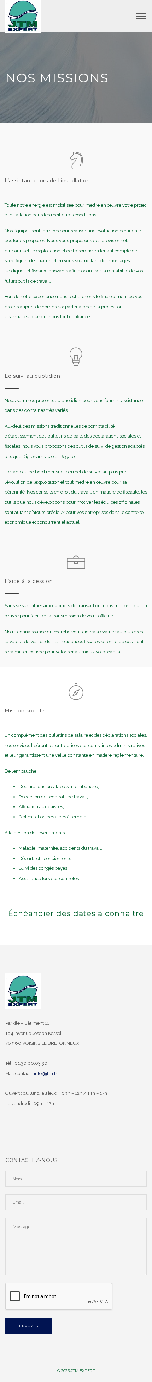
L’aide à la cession (29, 581)
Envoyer (29, 1326)
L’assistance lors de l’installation (47, 180)
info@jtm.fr (45, 1073)
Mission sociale (25, 711)
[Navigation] (141, 16)
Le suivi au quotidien (32, 376)
